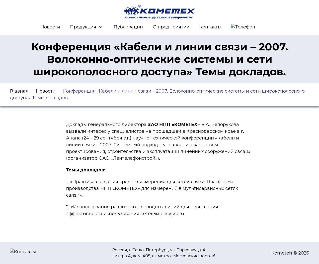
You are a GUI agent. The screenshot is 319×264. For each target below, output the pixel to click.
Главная (19, 91)
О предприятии (171, 27)
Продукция (83, 27)
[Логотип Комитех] (159, 12)
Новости (50, 27)
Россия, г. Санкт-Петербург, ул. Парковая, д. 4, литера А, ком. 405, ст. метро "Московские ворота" (164, 253)
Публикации (128, 27)
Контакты (210, 27)
